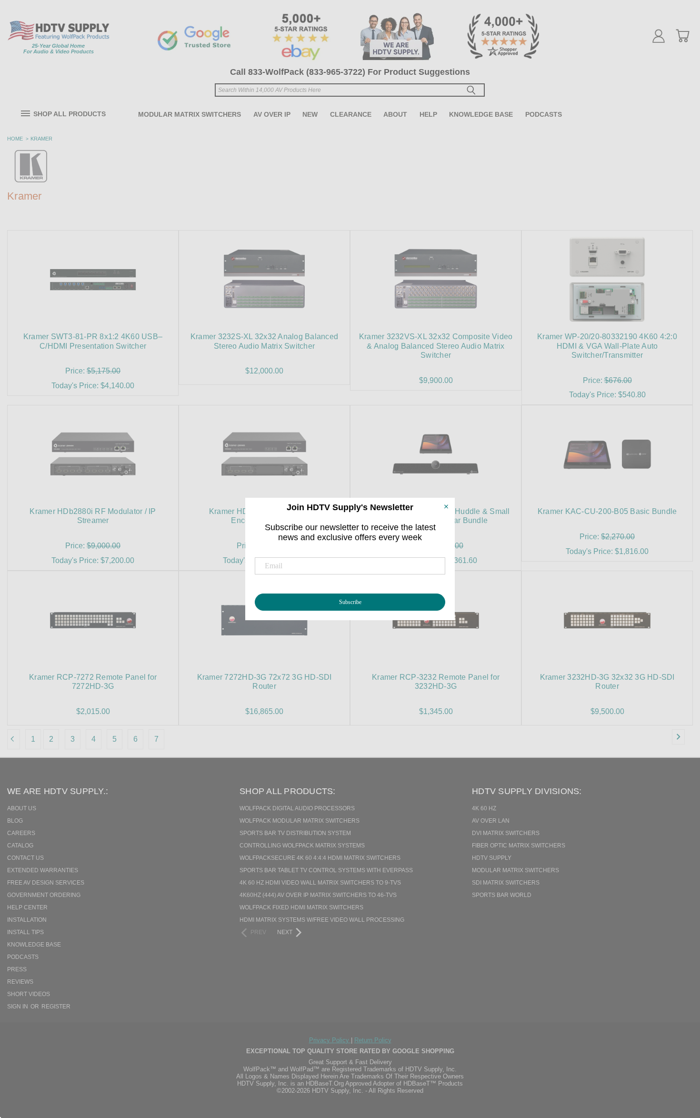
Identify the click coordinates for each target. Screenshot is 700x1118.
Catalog (20, 845)
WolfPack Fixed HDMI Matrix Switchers (301, 907)
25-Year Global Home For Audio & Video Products (58, 48)
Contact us (25, 858)
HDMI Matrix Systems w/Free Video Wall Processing (322, 920)
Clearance (350, 114)
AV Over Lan (491, 820)
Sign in (18, 1006)
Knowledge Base (481, 114)
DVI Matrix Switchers (506, 833)
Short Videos (28, 994)
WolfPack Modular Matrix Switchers (300, 820)
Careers (21, 833)
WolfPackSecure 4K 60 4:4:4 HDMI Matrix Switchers (320, 858)
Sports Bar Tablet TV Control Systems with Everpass (326, 870)
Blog (15, 820)
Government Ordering (43, 895)
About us (21, 808)
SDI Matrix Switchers (506, 882)
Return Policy (372, 1040)
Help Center (27, 907)
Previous (675, 1061)
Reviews (20, 981)
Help (428, 114)
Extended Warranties (42, 870)
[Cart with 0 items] (682, 36)
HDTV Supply (491, 858)
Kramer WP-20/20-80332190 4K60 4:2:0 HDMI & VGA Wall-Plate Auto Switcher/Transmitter (607, 345)
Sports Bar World (501, 895)
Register (55, 1006)
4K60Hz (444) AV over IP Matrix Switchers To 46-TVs (318, 895)
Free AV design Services (45, 882)
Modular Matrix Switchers (189, 114)
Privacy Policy (330, 1040)
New (310, 114)
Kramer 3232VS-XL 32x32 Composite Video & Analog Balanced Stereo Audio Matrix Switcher (436, 345)
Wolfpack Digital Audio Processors (297, 808)
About (395, 114)
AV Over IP (271, 114)
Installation (27, 920)
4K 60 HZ (484, 808)
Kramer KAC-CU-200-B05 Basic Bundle (607, 511)
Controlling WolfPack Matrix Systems (302, 845)
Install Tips (25, 932)
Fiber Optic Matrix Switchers (518, 845)
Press (17, 969)
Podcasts (543, 114)
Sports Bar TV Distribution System (295, 833)
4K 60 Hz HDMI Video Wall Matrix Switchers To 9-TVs (320, 882)
